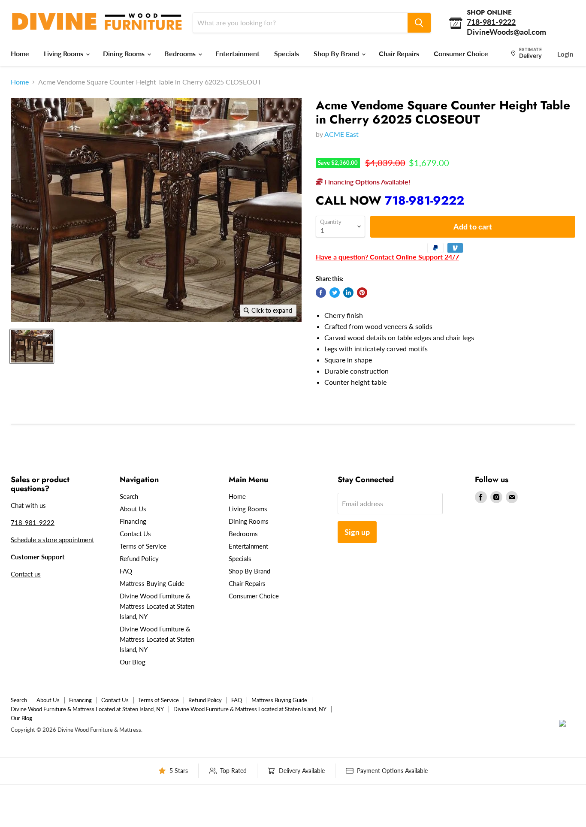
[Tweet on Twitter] (334, 292)
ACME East (341, 134)
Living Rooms (64, 53)
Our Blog (132, 662)
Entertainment (237, 53)
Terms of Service (143, 546)
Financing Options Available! (367, 182)
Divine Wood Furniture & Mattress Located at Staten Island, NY (157, 606)
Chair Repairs (399, 53)
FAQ (126, 571)
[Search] (419, 23)
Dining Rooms (124, 53)
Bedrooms (180, 53)
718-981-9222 (424, 200)
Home (20, 53)
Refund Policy (139, 558)
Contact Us (135, 533)
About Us (133, 509)
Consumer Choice (461, 53)
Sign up (357, 532)
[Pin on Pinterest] (362, 292)
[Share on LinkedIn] (348, 292)
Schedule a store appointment (52, 539)
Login (565, 54)
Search (129, 496)
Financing (133, 521)
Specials (286, 53)
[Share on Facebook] (321, 292)
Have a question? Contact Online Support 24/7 (387, 257)
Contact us (26, 574)
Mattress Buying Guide (152, 583)
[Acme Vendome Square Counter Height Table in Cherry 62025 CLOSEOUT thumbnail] (32, 346)
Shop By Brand (337, 53)
